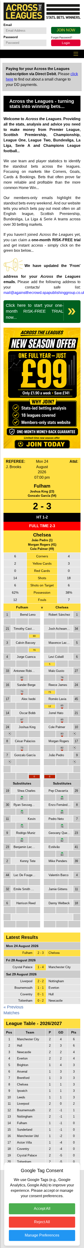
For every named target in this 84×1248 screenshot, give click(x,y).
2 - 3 (41, 953)
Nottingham (56, 981)
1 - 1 (41, 987)
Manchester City (60, 967)
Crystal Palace (22, 967)
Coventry (26, 994)
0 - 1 (41, 994)
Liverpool (26, 981)
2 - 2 (41, 981)
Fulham (27, 953)
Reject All (42, 1222)
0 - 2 (41, 1000)
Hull (51, 994)
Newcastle (56, 1000)
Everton (54, 987)
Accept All (42, 1209)
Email (8, 25)
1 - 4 (41, 967)
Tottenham (25, 1000)
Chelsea (54, 953)
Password (11, 37)
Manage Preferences (42, 1235)
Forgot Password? (61, 37)
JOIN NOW (66, 30)
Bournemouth (23, 987)
